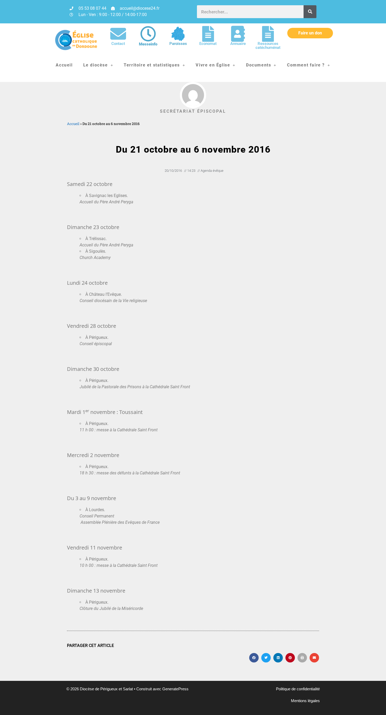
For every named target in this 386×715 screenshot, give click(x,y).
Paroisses (178, 43)
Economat (208, 43)
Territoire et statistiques (152, 65)
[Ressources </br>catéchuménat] (268, 34)
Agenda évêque (212, 171)
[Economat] (208, 34)
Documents (258, 65)
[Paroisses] (178, 34)
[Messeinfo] (148, 34)
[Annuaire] (238, 34)
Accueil (64, 65)
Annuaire (238, 43)
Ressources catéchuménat (267, 45)
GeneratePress (175, 689)
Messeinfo (148, 44)
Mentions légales (305, 700)
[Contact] (118, 34)
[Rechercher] (310, 11)
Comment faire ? (306, 65)
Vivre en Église (213, 65)
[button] (254, 657)
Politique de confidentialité (298, 689)
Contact (118, 43)
